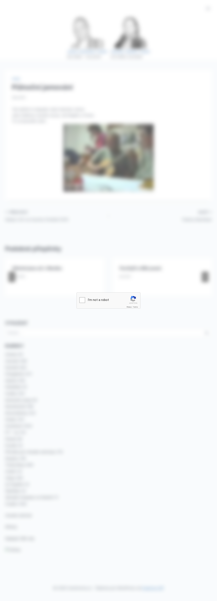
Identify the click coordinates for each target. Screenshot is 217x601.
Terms (135, 307)
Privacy (129, 307)
